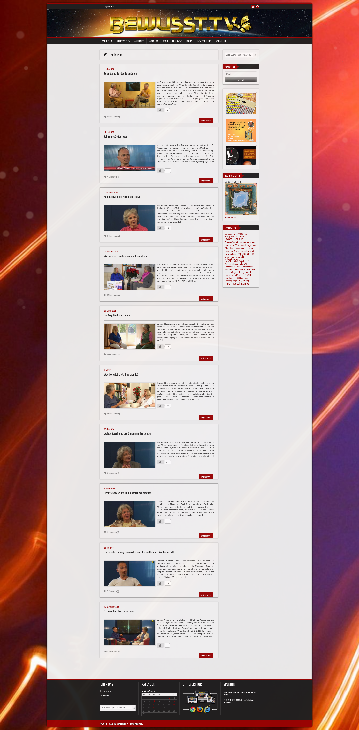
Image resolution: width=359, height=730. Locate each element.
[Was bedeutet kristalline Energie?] (131, 396)
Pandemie (229, 278)
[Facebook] (257, 6)
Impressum (106, 691)
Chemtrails (229, 245)
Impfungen (229, 257)
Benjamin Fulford (234, 236)
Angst (239, 233)
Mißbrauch (239, 275)
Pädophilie (244, 278)
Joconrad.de (230, 218)
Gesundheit (139, 40)
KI (248, 261)
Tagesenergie (245, 280)
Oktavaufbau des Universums (119, 611)
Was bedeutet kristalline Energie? (121, 374)
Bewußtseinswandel (237, 242)
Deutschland (247, 248)
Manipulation (230, 267)
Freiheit (237, 251)
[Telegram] (253, 6)
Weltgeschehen (123, 40)
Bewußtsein (234, 239)
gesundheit (245, 251)
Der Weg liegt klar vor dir (117, 315)
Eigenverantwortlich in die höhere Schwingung (127, 493)
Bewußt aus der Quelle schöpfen (120, 74)
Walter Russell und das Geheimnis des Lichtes (127, 434)
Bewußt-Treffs (204, 40)
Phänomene (177, 40)
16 (174, 704)
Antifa (245, 234)
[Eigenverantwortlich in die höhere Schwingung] (131, 514)
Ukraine (243, 283)
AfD (234, 234)
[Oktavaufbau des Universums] (131, 633)
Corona (240, 245)
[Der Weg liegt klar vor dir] (131, 337)
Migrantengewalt (241, 272)
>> (205, 120)
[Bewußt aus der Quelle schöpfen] (131, 95)
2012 (230, 234)
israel (238, 257)
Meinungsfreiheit (232, 269)
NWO (248, 274)
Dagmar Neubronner (240, 246)
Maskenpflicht (242, 266)
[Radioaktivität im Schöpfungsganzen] (131, 218)
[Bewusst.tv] (181, 22)
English (189, 40)
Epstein (227, 251)
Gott (252, 251)
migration (229, 275)
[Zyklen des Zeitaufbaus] (131, 158)
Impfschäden (245, 254)
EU (232, 251)
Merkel (227, 272)
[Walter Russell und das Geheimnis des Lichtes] (131, 455)
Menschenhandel (247, 269)
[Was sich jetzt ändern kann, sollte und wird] (131, 277)
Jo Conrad (235, 258)
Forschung (153, 40)
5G (226, 234)
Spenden (104, 695)
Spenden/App (221, 40)
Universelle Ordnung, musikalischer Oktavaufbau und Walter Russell (139, 552)
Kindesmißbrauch (232, 264)
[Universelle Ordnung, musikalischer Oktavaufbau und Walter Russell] (131, 574)
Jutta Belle (243, 261)
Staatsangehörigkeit (231, 281)
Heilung (228, 254)
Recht (165, 40)
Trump (230, 283)
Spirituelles (107, 40)
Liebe (243, 263)
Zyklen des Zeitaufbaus (115, 136)
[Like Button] (160, 110)
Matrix (250, 267)
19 (154, 708)
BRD (252, 242)
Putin (238, 277)
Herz (234, 254)
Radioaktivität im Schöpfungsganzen (123, 197)
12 (154, 704)
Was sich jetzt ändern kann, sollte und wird (126, 256)
